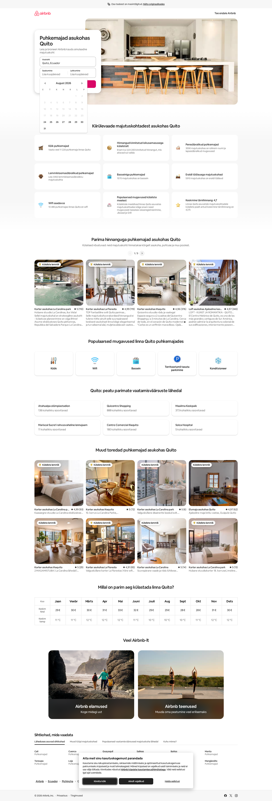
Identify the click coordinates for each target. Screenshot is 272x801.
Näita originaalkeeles (154, 4)
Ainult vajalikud (136, 781)
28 (69, 122)
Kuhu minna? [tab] (170, 741)
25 (51, 122)
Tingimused (77, 795)
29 (76, 122)
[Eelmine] (130, 253)
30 (82, 122)
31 (45, 128)
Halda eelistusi (172, 781)
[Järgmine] (141, 253)
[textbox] (53, 74)
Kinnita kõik (100, 781)
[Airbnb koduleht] (42, 13)
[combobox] (67, 63)
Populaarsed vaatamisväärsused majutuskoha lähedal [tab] (130, 741)
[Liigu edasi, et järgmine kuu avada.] (82, 83)
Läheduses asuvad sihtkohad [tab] (49, 741)
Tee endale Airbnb (225, 13)
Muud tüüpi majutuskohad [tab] (83, 741)
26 (57, 122)
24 (45, 122)
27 (63, 122)
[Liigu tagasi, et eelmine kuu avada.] (45, 83)
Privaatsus (62, 795)
